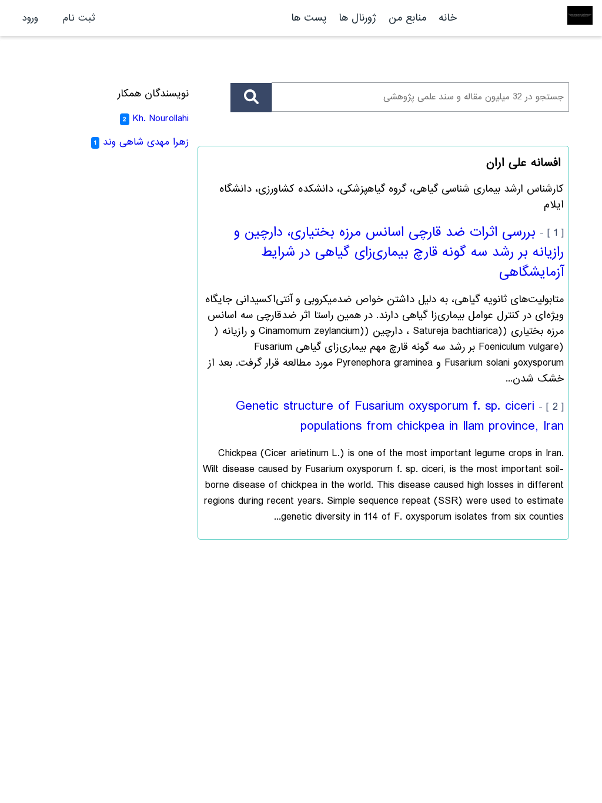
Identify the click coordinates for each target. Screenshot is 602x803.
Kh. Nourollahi (161, 118)
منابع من (405, 18)
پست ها (308, 18)
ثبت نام (79, 18)
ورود (30, 18)
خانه (448, 18)
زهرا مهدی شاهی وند (146, 142)
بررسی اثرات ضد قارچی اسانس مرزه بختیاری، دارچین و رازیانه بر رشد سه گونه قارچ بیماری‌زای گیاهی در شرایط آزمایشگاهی (398, 252)
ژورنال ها (357, 18)
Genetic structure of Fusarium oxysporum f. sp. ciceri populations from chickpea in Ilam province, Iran (400, 416)
